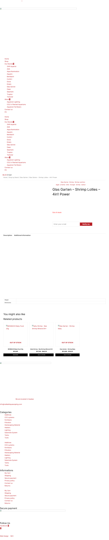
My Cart (7, 473)
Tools (7, 438)
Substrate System (11, 432)
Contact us (9, 109)
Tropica (9, 94)
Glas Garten (11, 87)
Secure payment (10, 478)
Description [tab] (7, 235)
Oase (9, 89)
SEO (11, 536)
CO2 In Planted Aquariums (16, 104)
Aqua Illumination (13, 71)
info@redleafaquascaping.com (11, 404)
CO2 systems (9, 417)
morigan (72, 185)
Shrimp (71, 182)
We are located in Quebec (24, 399)
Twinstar (10, 97)
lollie (67, 185)
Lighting (7, 430)
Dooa (9, 81)
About (7, 99)
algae (57, 185)
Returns (7, 486)
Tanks (7, 435)
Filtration (8, 422)
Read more (15, 354)
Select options (41, 354)
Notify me (86, 224)
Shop (6, 61)
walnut (83, 185)
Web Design (4, 536)
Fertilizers (8, 420)
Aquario (9, 74)
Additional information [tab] (22, 235)
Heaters (7, 427)
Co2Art (9, 79)
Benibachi (10, 76)
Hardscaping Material (12, 425)
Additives (8, 415)
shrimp (78, 185)
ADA (8, 69)
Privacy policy (10, 480)
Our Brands (9, 64)
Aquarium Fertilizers (14, 107)
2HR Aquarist (11, 66)
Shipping (8, 475)
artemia (62, 185)
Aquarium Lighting (13, 102)
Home (7, 59)
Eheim (9, 84)
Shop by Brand (14, 177)
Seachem (10, 92)
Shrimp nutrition (80, 182)
